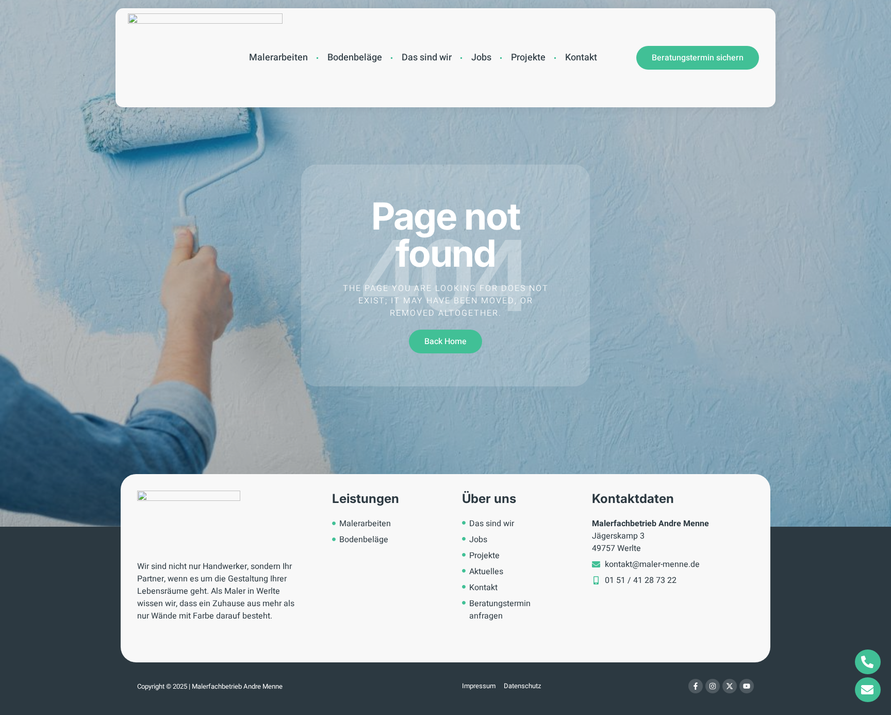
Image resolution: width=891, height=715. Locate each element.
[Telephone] (868, 661)
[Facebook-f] (695, 686)
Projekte (528, 57)
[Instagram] (712, 686)
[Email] (868, 689)
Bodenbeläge (354, 57)
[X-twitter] (729, 686)
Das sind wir (427, 57)
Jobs (481, 57)
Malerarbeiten (278, 57)
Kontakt (581, 57)
